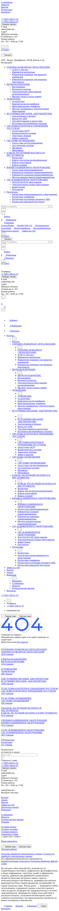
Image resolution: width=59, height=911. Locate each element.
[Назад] (14, 338)
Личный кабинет (9, 849)
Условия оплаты (8, 827)
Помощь (5, 822)
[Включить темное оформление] (4, 47)
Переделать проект (10, 231)
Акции (4, 800)
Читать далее (30, 886)
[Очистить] (51, 206)
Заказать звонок (9, 24)
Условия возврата (9, 832)
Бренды (4, 802)
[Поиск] (3, 297)
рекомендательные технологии (15, 861)
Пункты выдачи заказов (12, 819)
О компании (7, 814)
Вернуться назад (8, 642)
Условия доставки (9, 829)
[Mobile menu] (3, 260)
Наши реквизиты (9, 841)
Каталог (5, 797)
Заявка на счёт (29, 231)
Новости (5, 817)
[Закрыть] (3, 309)
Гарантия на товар (9, 834)
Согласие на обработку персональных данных (27, 855)
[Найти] (3, 210)
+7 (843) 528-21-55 (9, 19)
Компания (6, 810)
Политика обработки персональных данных (21, 854)
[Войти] (2, 300)
